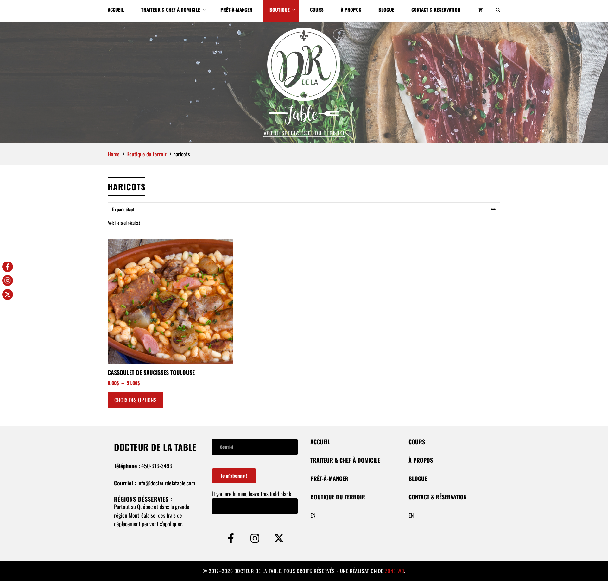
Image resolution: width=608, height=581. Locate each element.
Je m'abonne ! (234, 475)
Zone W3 (394, 571)
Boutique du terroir (337, 497)
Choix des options (135, 400)
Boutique (279, 9)
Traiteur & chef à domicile (170, 9)
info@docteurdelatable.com (166, 483)
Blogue (386, 9)
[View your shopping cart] (480, 11)
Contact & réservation (435, 9)
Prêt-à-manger (236, 9)
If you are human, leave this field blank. (252, 493)
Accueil (116, 9)
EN (313, 515)
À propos (351, 9)
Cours (317, 9)
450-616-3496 (156, 466)
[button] (498, 11)
